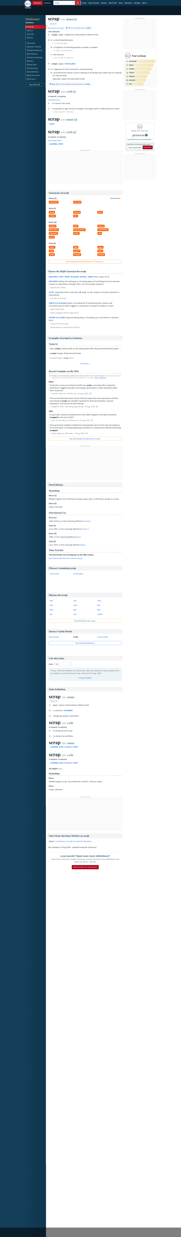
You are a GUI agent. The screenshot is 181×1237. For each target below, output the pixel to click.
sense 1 (88, 521)
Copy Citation (86, 678)
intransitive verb (54, 140)
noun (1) (71, 19)
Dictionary (32, 19)
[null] (146, 135)
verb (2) (71, 132)
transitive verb (54, 100)
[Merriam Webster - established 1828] (28, 2)
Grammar (104, 3)
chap (99, 600)
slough (75, 277)
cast (61, 277)
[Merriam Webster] (140, 126)
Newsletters (128, 3)
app (51, 600)
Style (51, 664)
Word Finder (113, 3)
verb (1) (71, 91)
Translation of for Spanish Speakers (73, 841)
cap (74, 600)
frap (51, 609)
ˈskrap (52, 23)
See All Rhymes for (84, 621)
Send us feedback (100, 378)
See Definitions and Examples (139, 139)
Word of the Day (94, 3)
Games (84, 3)
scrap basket (102, 637)
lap (51, 614)
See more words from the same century (65, 558)
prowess (138, 135)
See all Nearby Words (85, 643)
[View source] (91, 393)
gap (74, 609)
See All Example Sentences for (84, 439)
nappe (100, 614)
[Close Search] (73, 3)
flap (98, 605)
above (78, 537)
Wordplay (137, 3)
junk (90, 277)
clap (51, 605)
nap (75, 614)
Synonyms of (56, 28)
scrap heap (54, 573)
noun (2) (71, 119)
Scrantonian (54, 637)
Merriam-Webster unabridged (85, 867)
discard (53, 277)
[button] (145, 3)
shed (67, 277)
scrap (83, 277)
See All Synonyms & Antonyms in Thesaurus (84, 261)
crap (75, 605)
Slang (121, 3)
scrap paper (78, 573)
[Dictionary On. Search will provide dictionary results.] (42, 3)
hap (98, 609)
